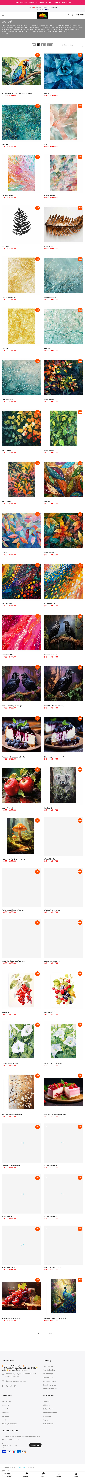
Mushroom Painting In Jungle (13, 859)
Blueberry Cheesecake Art (54, 757)
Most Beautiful (7, 655)
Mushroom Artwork (52, 1165)
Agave (46, 93)
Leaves (47, 502)
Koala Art (48, 808)
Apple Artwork (7, 808)
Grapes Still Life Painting (11, 1318)
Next (50, 1333)
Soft (45, 144)
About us (46, 1401)
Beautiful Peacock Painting (55, 1318)
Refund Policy (48, 1424)
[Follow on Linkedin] (15, 1386)
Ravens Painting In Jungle (12, 706)
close (5, 2)
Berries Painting (50, 1012)
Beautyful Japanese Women (13, 961)
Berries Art (6, 1012)
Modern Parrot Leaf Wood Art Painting (17, 93)
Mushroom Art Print (52, 1216)
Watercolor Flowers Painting (13, 910)
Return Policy (48, 1409)
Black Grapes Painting (53, 1267)
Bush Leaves (49, 400)
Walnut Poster (50, 859)
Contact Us (47, 1416)
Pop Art (4, 1420)
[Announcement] (42, 2)
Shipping (46, 1405)
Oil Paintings (48, 1374)
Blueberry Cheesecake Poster (14, 757)
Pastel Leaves (49, 195)
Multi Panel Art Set (50, 1389)
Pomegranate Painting (11, 1165)
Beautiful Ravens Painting (54, 706)
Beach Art (5, 1409)
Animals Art (6, 1416)
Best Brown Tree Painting (12, 1114)
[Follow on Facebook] (3, 1386)
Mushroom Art (7, 1216)
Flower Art (5, 1413)
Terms (45, 1420)
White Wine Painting (52, 910)
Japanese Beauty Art (52, 961)
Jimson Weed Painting (53, 1063)
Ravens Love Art (50, 655)
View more (5, 33)
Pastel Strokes (7, 195)
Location (40, 9)
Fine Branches (49, 348)
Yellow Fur (6, 348)
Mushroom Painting (9, 1267)
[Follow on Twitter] (7, 1386)
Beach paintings (49, 1385)
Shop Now (54, 7)
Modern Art (6, 1405)
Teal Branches (50, 297)
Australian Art (48, 1377)
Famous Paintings (50, 1381)
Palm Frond (48, 246)
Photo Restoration (50, 1413)
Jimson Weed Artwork (10, 1063)
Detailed (5, 144)
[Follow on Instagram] (11, 1386)
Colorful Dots (7, 604)
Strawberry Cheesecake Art (55, 1114)
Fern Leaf (5, 246)
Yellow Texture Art (9, 297)
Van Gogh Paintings (9, 1424)
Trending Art (48, 1366)
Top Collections (49, 1370)
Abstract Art (6, 1401)
